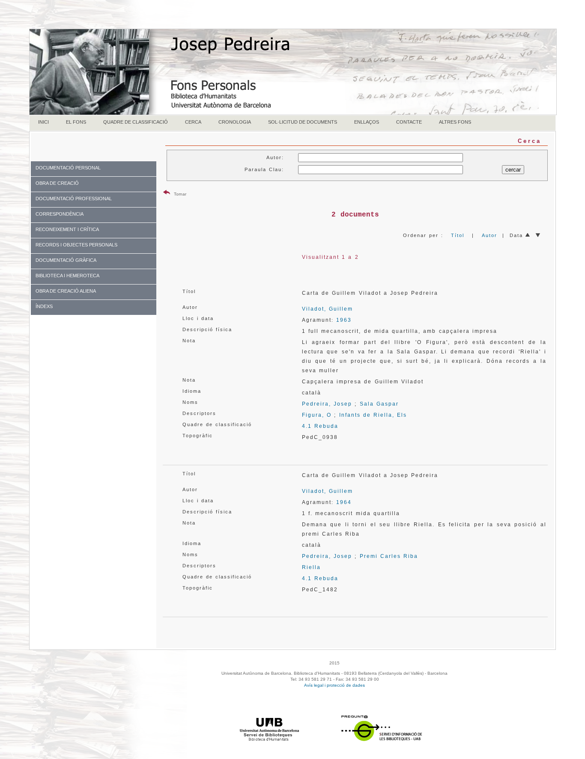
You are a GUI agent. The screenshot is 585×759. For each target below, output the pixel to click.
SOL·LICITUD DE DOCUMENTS (302, 122)
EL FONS (76, 122)
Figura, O (316, 415)
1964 (344, 502)
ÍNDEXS (44, 306)
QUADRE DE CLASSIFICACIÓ (135, 122)
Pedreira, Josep (327, 404)
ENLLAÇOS (366, 122)
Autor (489, 235)
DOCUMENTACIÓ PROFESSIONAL (74, 198)
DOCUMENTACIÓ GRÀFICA (66, 260)
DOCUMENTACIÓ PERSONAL (68, 167)
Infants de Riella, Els (373, 415)
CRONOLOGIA (234, 122)
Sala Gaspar (379, 404)
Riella (311, 567)
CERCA (193, 122)
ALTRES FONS (455, 122)
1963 (344, 320)
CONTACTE (409, 122)
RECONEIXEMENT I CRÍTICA (67, 229)
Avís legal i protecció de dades (334, 685)
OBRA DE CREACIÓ (57, 183)
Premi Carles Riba (389, 556)
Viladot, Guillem (327, 309)
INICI (43, 122)
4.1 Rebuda (320, 426)
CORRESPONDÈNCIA (60, 213)
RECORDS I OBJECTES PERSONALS (76, 244)
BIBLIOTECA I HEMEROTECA (67, 275)
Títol (457, 235)
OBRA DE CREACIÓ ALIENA (66, 291)
